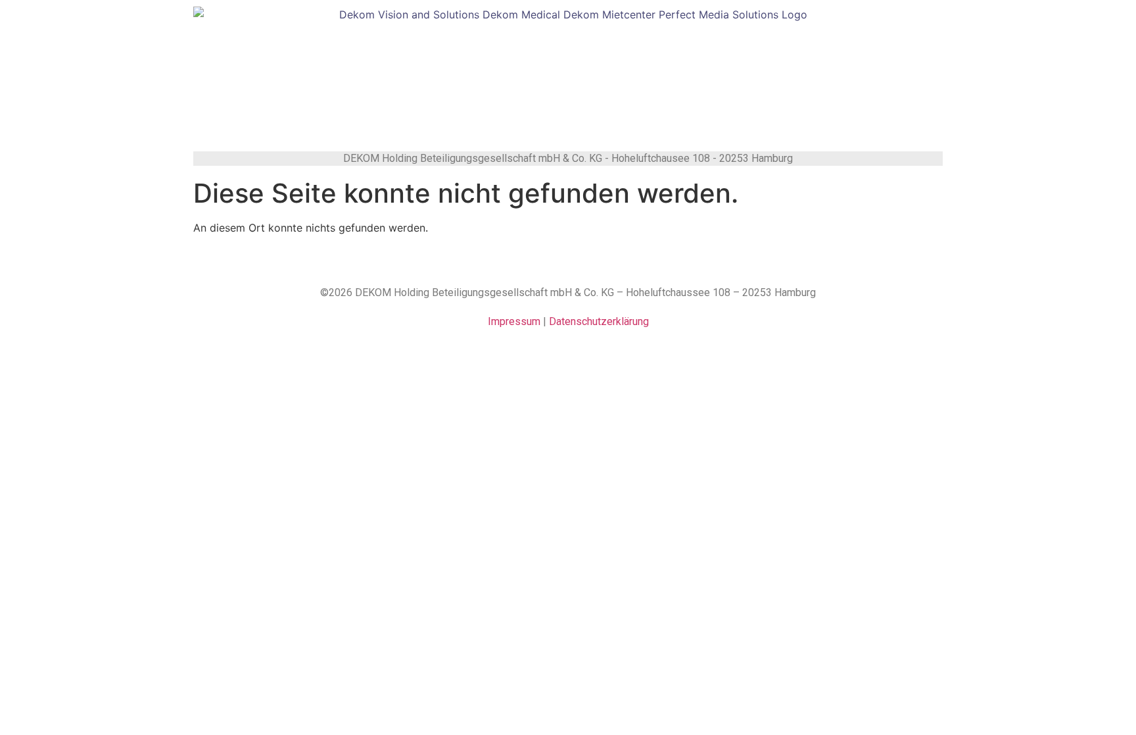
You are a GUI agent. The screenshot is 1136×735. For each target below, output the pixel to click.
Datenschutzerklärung (599, 321)
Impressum (514, 321)
